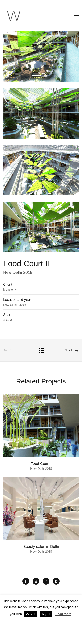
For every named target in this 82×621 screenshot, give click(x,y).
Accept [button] (30, 614)
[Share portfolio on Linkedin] (7, 320)
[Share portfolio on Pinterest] (11, 320)
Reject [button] (46, 614)
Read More (63, 614)
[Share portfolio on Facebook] (4, 320)
